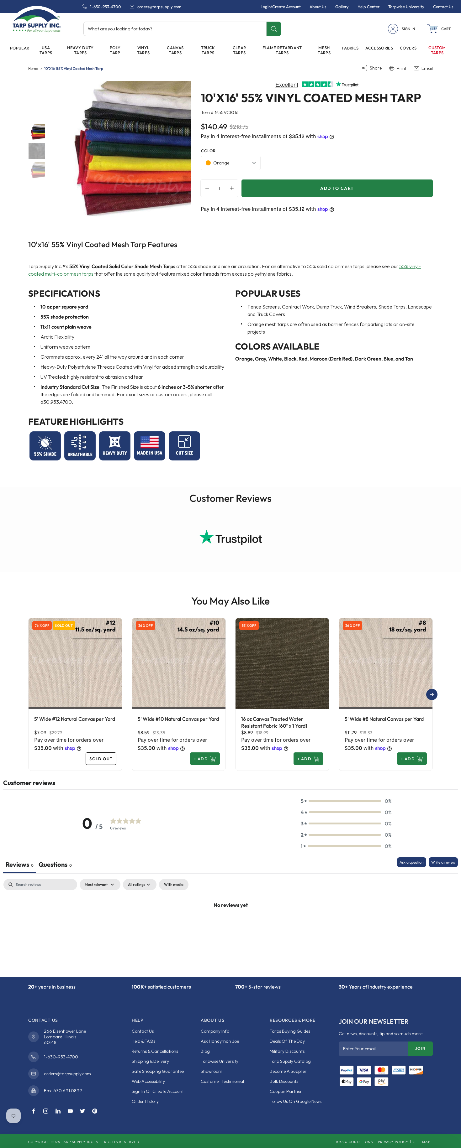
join (420, 1048)
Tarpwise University (219, 1061)
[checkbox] (173, 884)
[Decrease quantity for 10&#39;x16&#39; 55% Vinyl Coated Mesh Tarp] (206, 188)
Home (33, 68)
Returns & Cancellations (155, 1051)
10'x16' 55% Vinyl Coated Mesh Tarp (73, 68)
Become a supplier (288, 1071)
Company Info (215, 1031)
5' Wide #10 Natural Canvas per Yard (178, 719)
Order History (145, 1101)
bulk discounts (284, 1081)
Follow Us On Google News (295, 1101)
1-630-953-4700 (105, 6)
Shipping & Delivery (150, 1061)
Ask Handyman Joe (220, 1041)
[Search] (273, 29)
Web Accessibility (148, 1081)
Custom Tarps (437, 50)
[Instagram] (45, 1111)
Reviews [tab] (20, 864)
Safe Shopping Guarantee (158, 1071)
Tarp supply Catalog (290, 1061)
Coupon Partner (286, 1091)
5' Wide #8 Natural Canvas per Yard (384, 719)
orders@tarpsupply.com (159, 6)
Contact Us (143, 1031)
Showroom (211, 1071)
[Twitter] (82, 1111)
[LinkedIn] (58, 1111)
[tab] (55, 865)
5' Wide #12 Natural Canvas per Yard (74, 719)
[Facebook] (33, 1111)
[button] (439, 29)
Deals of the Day (287, 1041)
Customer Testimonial (222, 1081)
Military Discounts (287, 1051)
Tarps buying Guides (290, 1031)
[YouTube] (70, 1111)
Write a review (443, 862)
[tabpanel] (230, 926)
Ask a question (412, 862)
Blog (205, 1051)
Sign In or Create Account (158, 1091)
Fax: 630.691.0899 (63, 1090)
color (208, 150)
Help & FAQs (143, 1041)
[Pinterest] (94, 1111)
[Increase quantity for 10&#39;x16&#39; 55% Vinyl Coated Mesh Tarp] (233, 188)
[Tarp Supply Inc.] (36, 20)
